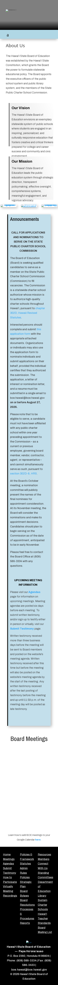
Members (43, 859)
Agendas (34, 592)
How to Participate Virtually (10, 882)
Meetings (9, 859)
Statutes (25, 863)
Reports (25, 923)
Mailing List (45, 932)
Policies (25, 877)
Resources (44, 854)
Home (7, 854)
